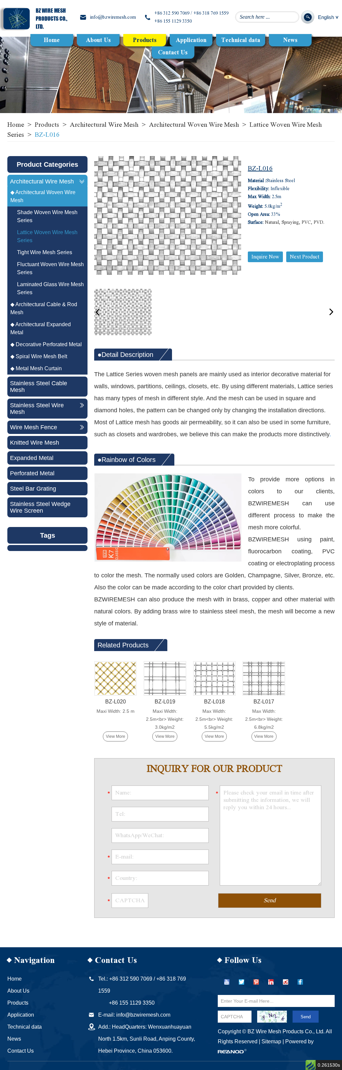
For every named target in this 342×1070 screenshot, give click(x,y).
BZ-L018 (214, 701)
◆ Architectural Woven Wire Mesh (42, 196)
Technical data (240, 40)
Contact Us (173, 52)
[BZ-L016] (123, 312)
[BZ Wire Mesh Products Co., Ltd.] (16, 18)
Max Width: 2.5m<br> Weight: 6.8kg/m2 (264, 719)
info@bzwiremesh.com (113, 17)
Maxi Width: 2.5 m (116, 711)
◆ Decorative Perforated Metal (46, 344)
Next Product (304, 257)
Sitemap (271, 1041)
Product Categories (47, 164)
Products (145, 40)
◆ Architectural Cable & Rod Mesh (43, 308)
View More (115, 736)
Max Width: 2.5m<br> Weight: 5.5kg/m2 (214, 719)
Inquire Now (265, 257)
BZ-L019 (165, 701)
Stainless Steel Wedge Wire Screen (40, 507)
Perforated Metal (32, 473)
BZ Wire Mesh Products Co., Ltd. (51, 18)
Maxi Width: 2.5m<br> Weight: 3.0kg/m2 (165, 719)
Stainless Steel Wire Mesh (37, 408)
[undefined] (167, 215)
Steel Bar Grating (33, 488)
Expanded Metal (31, 458)
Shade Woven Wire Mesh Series (47, 216)
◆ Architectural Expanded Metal (40, 328)
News (290, 40)
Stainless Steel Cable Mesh (38, 386)
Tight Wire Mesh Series (44, 252)
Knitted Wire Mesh (34, 442)
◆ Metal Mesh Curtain (36, 368)
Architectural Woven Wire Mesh (194, 124)
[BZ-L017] (263, 678)
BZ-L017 (263, 701)
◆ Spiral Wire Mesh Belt (38, 356)
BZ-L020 (115, 701)
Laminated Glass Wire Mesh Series (50, 288)
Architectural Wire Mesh (104, 124)
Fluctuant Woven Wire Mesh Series (50, 268)
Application (191, 40)
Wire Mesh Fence (33, 427)
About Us (98, 40)
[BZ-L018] (214, 678)
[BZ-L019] (165, 678)
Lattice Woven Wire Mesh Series (47, 236)
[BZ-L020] (115, 678)
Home (52, 40)
